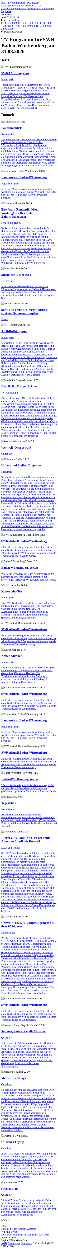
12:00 (36, 23)
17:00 (17, 25)
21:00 (43, 25)
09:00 (17, 23)
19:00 (30, 25)
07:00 (4, 23)
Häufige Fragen (9, 1228)
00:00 (11, 28)
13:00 (43, 23)
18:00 (23, 25)
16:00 (11, 25)
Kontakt (22, 1228)
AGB (4, 1243)
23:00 (4, 28)
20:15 (9, 17)
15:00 (4, 25)
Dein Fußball (24, 1234)
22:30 (16, 17)
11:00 (30, 23)
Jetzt (3, 17)
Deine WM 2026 (40, 1234)
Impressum (26, 1243)
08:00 (11, 23)
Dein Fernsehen (9, 1234)
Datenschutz (14, 1243)
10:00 (23, 23)
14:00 (49, 23)
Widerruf (31, 1228)
